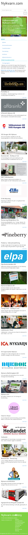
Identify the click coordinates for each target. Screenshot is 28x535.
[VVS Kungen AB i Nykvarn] (14, 125)
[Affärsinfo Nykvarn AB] (14, 104)
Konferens (4, 54)
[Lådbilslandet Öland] (14, 321)
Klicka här (12, 71)
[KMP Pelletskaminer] (14, 169)
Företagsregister (6, 63)
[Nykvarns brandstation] (14, 472)
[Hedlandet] (14, 429)
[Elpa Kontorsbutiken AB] (14, 256)
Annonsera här (18, 529)
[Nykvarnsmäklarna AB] (14, 276)
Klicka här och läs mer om (7, 70)
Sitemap (17, 530)
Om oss (17, 528)
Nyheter (4, 42)
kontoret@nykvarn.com (9, 518)
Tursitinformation (19, 523)
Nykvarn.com (12, 3)
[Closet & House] (14, 406)
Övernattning (5, 51)
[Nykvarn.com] (14, 385)
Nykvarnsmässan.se (6, 57)
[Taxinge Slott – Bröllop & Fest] (14, 299)
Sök (25, 10)
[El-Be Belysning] (14, 189)
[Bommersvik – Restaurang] (14, 449)
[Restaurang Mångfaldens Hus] (14, 211)
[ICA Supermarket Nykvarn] (14, 343)
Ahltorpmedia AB (23, 533)
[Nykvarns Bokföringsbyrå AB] (14, 364)
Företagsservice (18, 520)
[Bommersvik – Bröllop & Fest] (14, 147)
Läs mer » (24, 161)
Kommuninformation (7, 45)
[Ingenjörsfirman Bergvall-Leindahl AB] (14, 493)
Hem (16, 518)
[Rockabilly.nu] (14, 83)
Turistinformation (6, 48)
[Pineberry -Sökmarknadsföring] (14, 234)
